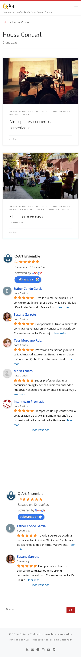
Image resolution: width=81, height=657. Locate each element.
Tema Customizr (62, 639)
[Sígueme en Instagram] (43, 649)
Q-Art (23, 634)
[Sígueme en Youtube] (48, 649)
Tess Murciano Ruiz (28, 340)
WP (28, 639)
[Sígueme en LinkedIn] (54, 649)
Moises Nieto (23, 371)
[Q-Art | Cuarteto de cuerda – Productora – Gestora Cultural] (9, 5)
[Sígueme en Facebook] (37, 649)
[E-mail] (32, 649)
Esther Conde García (28, 289)
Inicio (6, 22)
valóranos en (26, 279)
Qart (15, 139)
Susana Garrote (25, 314)
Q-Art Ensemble (27, 256)
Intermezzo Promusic (29, 402)
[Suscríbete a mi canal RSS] (27, 649)
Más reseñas (40, 430)
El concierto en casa (26, 216)
